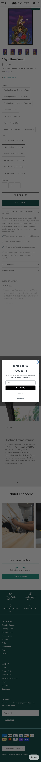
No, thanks (20, 399)
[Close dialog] (37, 362)
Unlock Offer (20, 388)
